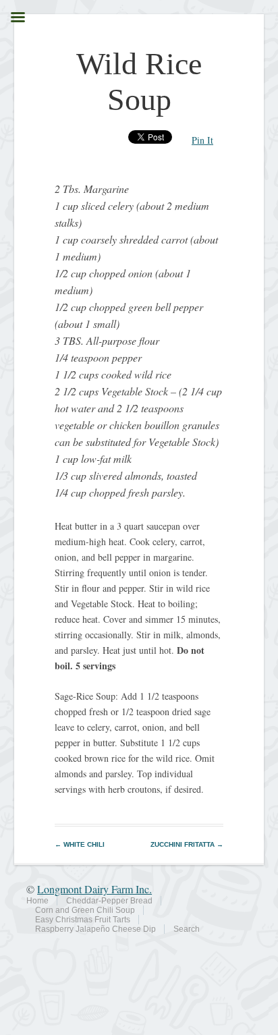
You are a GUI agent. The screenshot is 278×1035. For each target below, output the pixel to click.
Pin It (202, 140)
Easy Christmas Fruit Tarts (82, 919)
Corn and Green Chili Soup (85, 910)
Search (186, 929)
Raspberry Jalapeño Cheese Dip (95, 929)
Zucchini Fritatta (186, 844)
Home (37, 900)
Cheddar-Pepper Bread (109, 900)
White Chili (80, 844)
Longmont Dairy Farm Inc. (94, 889)
